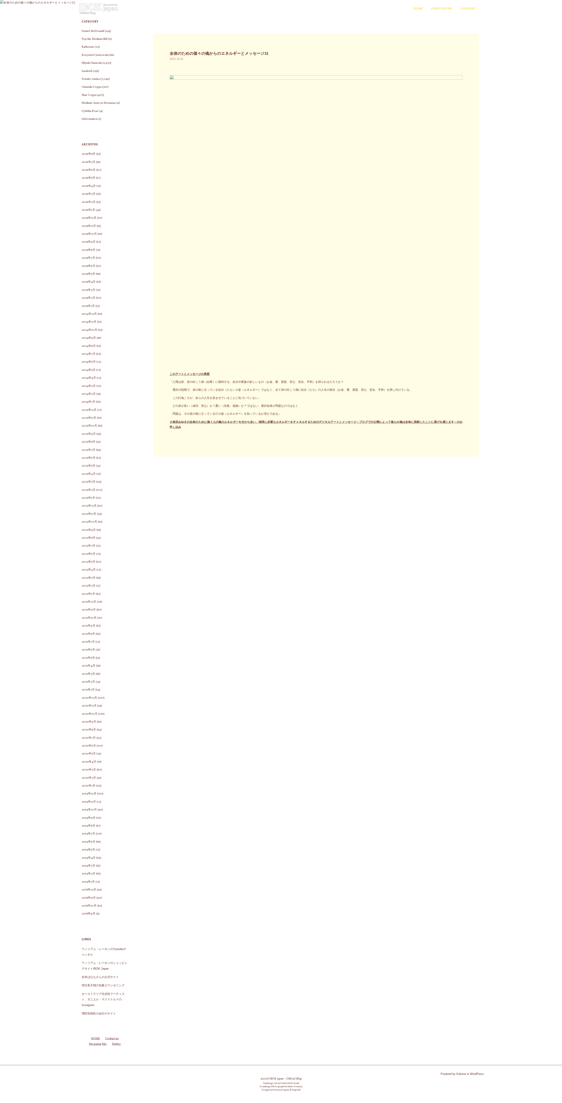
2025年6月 (88, 266)
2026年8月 (88, 154)
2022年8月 (88, 538)
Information (90, 119)
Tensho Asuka (91, 79)
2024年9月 (89, 338)
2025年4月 (88, 282)
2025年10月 (89, 234)
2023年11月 (89, 418)
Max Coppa (89, 95)
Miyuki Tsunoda (92, 63)
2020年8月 (89, 730)
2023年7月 (88, 450)
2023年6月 (88, 458)
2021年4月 (88, 666)
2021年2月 (88, 682)
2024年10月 (89, 330)
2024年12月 (89, 314)
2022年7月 (88, 546)
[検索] (482, 9)
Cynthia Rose (90, 111)
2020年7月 (89, 738)
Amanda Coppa (91, 87)
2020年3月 (89, 770)
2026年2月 (88, 202)
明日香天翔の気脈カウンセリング (103, 985)
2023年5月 (88, 466)
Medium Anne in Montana (98, 103)
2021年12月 (89, 602)
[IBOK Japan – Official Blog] (98, 8)
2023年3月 (88, 482)
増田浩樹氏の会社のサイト (99, 1013)
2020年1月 (88, 786)
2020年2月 (89, 778)
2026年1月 (88, 210)
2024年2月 (89, 394)
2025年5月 (88, 274)
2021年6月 (88, 650)
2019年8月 (88, 826)
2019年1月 (88, 882)
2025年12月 (89, 218)
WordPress (477, 1074)
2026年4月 (89, 186)
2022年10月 (89, 522)
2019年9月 (88, 818)
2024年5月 (88, 370)
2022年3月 (88, 578)
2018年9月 (88, 914)
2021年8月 (88, 634)
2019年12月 (89, 794)
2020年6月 (89, 746)
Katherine (88, 47)
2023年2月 (88, 490)
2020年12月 (89, 698)
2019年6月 (88, 842)
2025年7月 (88, 258)
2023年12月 (89, 410)
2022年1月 (88, 594)
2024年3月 (89, 386)
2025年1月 (88, 306)
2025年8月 (88, 250)
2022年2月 (88, 586)
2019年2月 (88, 874)
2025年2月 (88, 298)
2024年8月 (89, 346)
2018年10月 (89, 906)
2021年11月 (89, 610)
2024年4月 (89, 378)
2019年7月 (88, 834)
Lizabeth (87, 71)
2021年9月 (88, 626)
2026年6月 (88, 170)
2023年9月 (89, 434)
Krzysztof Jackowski (95, 55)
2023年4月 (89, 474)
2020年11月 (89, 706)
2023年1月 (88, 498)
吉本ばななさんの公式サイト (100, 977)
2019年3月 (88, 866)
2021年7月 (88, 642)
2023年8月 (88, 442)
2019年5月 (88, 850)
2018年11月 (89, 898)
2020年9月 (89, 722)
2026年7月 (88, 162)
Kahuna (461, 1074)
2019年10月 (89, 810)
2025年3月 (88, 290)
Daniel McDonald (93, 31)
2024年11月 (89, 322)
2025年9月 (88, 242)
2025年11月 (89, 226)
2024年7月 (88, 354)
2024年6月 (89, 362)
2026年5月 (88, 178)
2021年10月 (89, 618)
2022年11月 (89, 514)
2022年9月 (89, 530)
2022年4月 (89, 570)
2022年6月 (88, 554)
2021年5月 (88, 658)
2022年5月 (88, 562)
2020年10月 (89, 714)
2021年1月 (88, 690)
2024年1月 (88, 402)
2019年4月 (88, 858)
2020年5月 (89, 754)
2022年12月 (89, 506)
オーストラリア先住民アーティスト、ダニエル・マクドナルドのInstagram (103, 999)
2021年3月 (88, 674)
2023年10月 (89, 426)
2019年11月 (89, 802)
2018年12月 (89, 890)
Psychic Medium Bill (94, 39)
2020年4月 (89, 762)
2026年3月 (88, 194)
